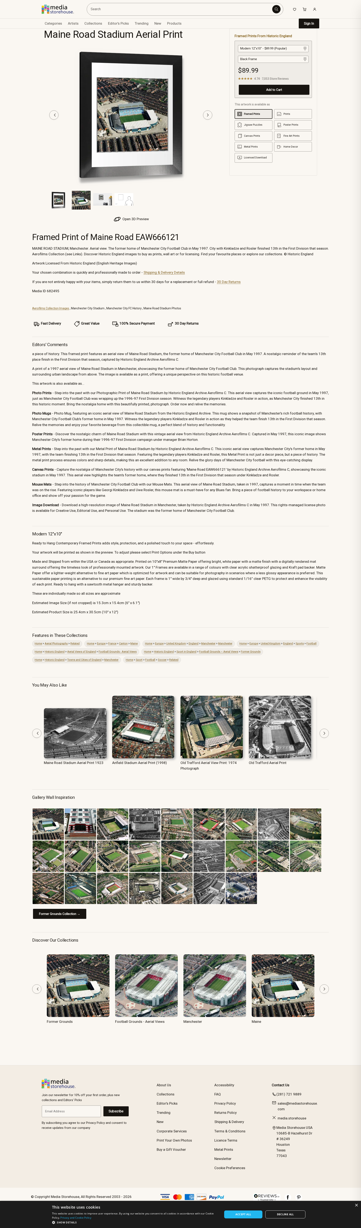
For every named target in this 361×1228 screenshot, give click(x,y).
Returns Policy (225, 1112)
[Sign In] (314, 9)
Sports (300, 643)
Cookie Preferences (229, 1168)
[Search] (276, 9)
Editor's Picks (118, 23)
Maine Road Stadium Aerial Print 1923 (73, 763)
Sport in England (186, 651)
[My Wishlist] (294, 9)
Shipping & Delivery (229, 1122)
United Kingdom (176, 643)
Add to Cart (274, 90)
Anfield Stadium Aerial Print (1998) (139, 763)
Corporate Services (172, 1131)
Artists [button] (73, 23)
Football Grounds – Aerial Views (218, 651)
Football (311, 643)
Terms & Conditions (229, 1131)
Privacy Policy (225, 1103)
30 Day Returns (229, 282)
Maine (134, 643)
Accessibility (224, 1085)
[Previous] (53, 115)
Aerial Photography (56, 643)
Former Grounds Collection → (59, 914)
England (193, 643)
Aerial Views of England (81, 651)
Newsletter (222, 1159)
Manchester (208, 643)
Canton (123, 643)
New (157, 23)
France (112, 643)
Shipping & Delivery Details (164, 272)
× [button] (356, 1205)
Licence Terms (225, 1140)
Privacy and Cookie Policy (75, 1217)
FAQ (217, 1094)
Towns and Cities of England (84, 659)
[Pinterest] (298, 1199)
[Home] (61, 9)
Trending (142, 23)
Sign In (309, 23)
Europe (101, 643)
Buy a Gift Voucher (171, 1149)
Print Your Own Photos (174, 1140)
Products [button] (174, 23)
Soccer (162, 659)
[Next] (207, 115)
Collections (93, 23)
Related (75, 643)
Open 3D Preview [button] (135, 219)
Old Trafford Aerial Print (267, 763)
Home (38, 643)
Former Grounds (251, 651)
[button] (135, 1222)
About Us (164, 1085)
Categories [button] (53, 23)
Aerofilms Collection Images (50, 308)
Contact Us (280, 1085)
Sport (139, 659)
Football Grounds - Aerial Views (118, 651)
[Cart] (304, 9)
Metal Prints (223, 1149)
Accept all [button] (243, 1214)
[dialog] (180, 1214)
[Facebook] (288, 1199)
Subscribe (116, 1111)
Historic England (55, 651)
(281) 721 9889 (288, 1094)
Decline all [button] (285, 1214)
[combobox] (180, 9)
